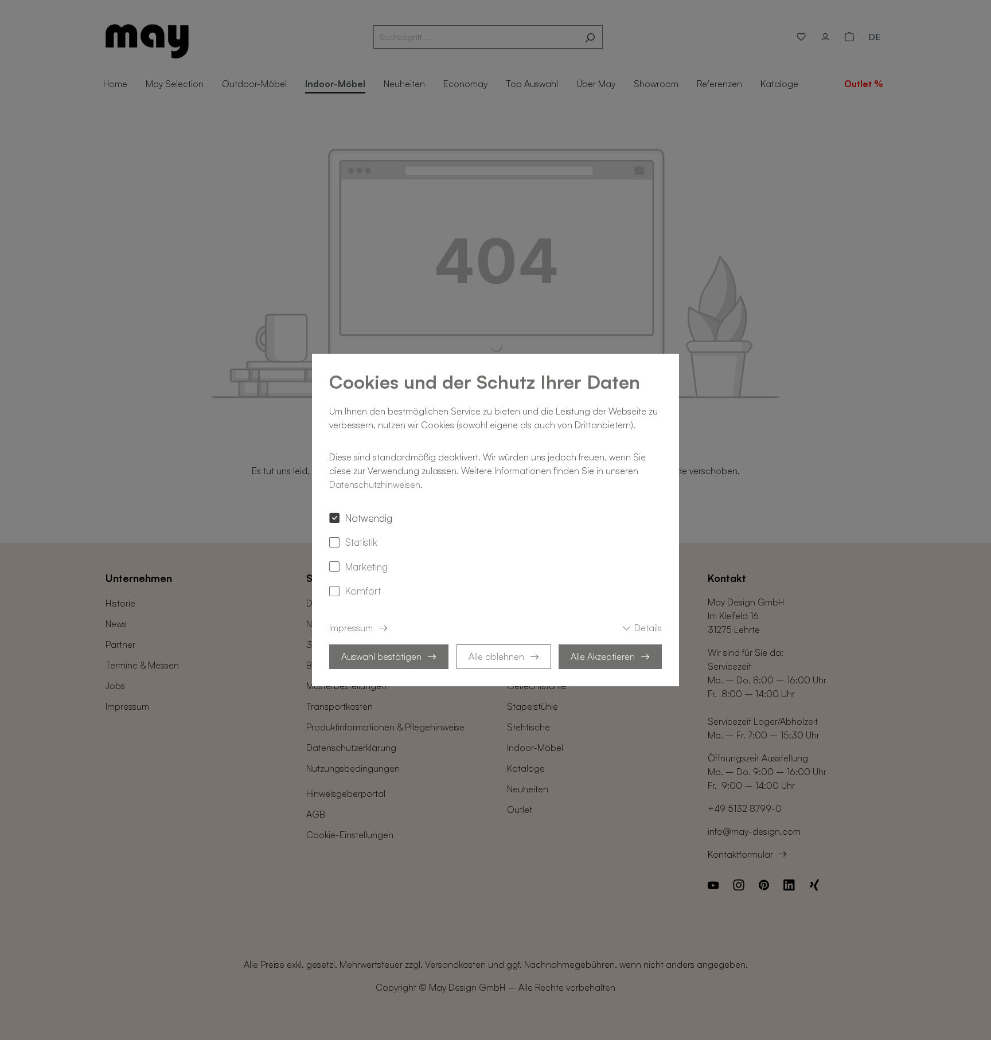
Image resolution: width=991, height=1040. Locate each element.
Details (648, 628)
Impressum (351, 628)
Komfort (363, 590)
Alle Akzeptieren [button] (603, 656)
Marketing (366, 566)
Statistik (361, 541)
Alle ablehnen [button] (496, 656)
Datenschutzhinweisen (374, 484)
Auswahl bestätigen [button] (381, 656)
